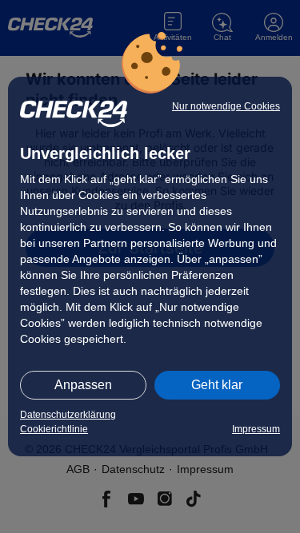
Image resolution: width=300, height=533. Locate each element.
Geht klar (216, 385)
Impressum (256, 429)
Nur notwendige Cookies (226, 106)
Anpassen (83, 385)
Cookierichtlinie (54, 429)
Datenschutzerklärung (68, 414)
